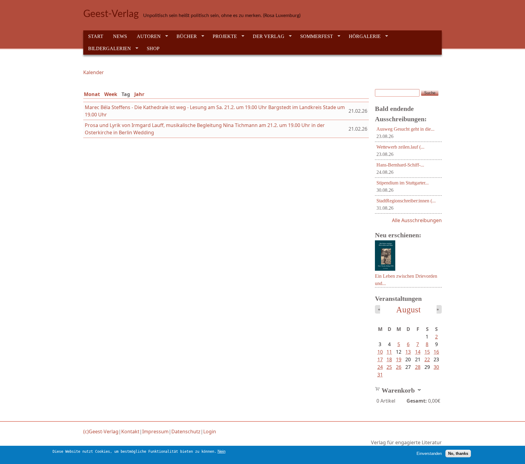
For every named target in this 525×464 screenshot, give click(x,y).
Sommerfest (314, 36)
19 (398, 359)
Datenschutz (186, 431)
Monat (92, 94)
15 (427, 352)
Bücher (184, 36)
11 (389, 352)
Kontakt (130, 431)
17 (380, 359)
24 (380, 367)
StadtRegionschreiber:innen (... (406, 200)
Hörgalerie (362, 36)
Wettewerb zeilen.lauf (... (400, 147)
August (408, 309)
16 (436, 352)
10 (380, 352)
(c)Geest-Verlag (100, 431)
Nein (221, 451)
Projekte (222, 36)
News (120, 36)
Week (110, 94)
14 (417, 352)
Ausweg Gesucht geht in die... (405, 129)
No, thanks (458, 453)
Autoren (146, 36)
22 (427, 359)
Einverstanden (429, 453)
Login (209, 431)
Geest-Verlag (111, 14)
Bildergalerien (107, 48)
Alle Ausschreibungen (417, 220)
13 (408, 352)
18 (389, 359)
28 (417, 367)
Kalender (93, 72)
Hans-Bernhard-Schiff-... (400, 164)
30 (436, 367)
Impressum (155, 431)
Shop (153, 48)
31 (380, 374)
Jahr (139, 94)
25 (389, 367)
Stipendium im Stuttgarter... (402, 182)
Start (95, 36)
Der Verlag (266, 36)
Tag (127, 94)
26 (398, 367)
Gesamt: (417, 400)
